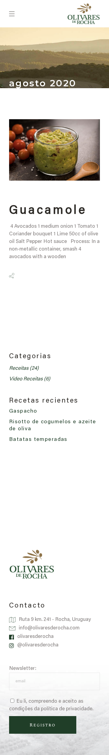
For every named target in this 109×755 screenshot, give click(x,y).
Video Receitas (26, 379)
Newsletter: (22, 668)
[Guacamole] (54, 150)
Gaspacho (23, 411)
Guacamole (47, 211)
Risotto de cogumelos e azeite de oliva (52, 425)
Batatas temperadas (39, 439)
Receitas (18, 368)
